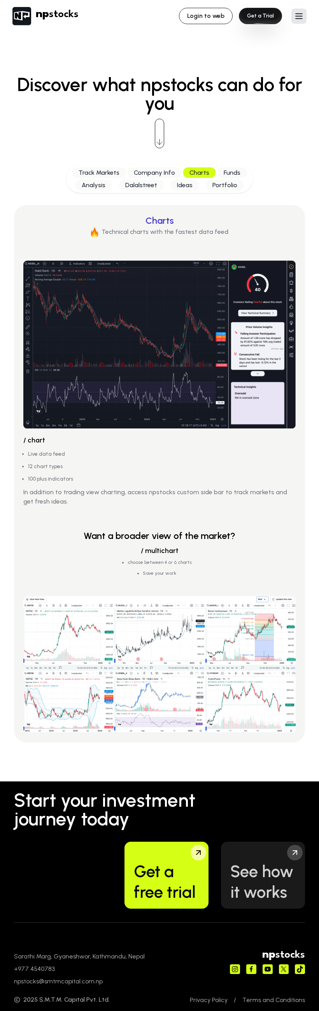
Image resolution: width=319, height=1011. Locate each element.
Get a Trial (260, 15)
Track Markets (99, 172)
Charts (199, 172)
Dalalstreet (141, 185)
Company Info (154, 172)
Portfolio (224, 185)
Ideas (185, 185)
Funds (232, 172)
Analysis (93, 185)
